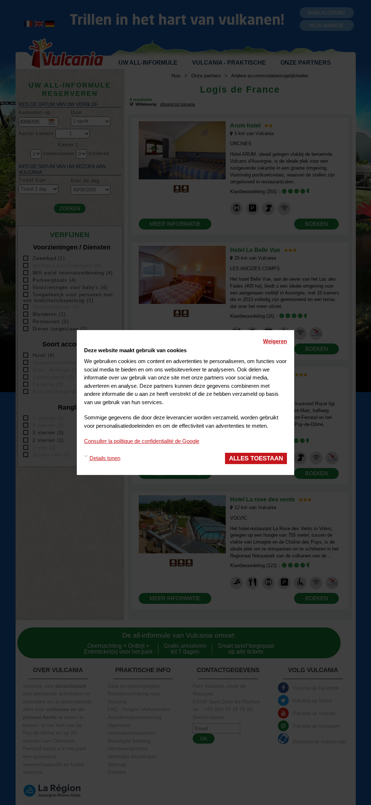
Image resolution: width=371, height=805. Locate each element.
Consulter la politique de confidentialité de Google (141, 441)
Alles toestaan (256, 458)
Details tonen (104, 458)
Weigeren (275, 341)
